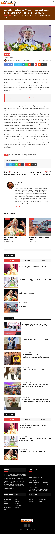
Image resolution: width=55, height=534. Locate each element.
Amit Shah (11, 154)
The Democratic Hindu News (20, 154)
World (5, 509)
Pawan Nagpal (19, 182)
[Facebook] (7, 164)
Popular (27, 260)
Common (43, 260)
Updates (17, 507)
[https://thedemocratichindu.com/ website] (18, 60)
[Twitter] (10, 164)
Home (6, 15)
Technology (18, 505)
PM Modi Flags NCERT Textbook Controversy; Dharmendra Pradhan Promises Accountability (15, 174)
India (5, 501)
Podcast (17, 501)
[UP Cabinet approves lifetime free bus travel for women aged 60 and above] (11, 308)
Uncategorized (7, 507)
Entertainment (7, 499)
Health (16, 499)
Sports (5, 505)
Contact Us (31, 501)
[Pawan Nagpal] (19, 60)
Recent (12, 260)
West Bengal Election (32, 154)
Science (17, 503)
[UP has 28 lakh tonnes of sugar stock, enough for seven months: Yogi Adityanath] (11, 269)
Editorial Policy (42, 499)
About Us (31, 499)
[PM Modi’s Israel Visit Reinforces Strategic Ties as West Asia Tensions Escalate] (12, 343)
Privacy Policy (42, 501)
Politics (10, 15)
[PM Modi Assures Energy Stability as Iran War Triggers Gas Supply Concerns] (12, 373)
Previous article (8, 171)
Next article (47, 171)
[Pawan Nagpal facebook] (16, 60)
